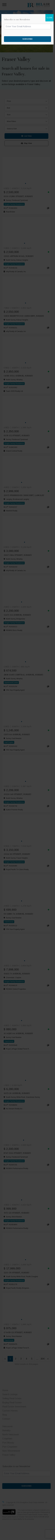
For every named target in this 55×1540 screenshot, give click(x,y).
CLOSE (49, 18)
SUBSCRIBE (27, 39)
